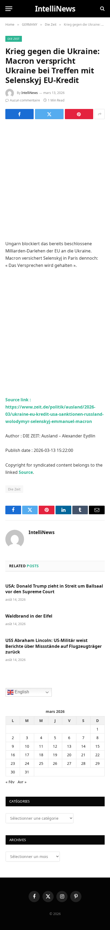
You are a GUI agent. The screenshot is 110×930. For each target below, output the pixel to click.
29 (97, 763)
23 (13, 763)
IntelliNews (29, 92)
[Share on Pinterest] (79, 114)
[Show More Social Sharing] (100, 114)
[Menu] (8, 9)
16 (13, 754)
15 (97, 746)
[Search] (102, 9)
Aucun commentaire (25, 100)
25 (41, 763)
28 (83, 763)
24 (27, 763)
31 (27, 771)
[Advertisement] (55, 183)
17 (27, 754)
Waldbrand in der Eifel (28, 616)
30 (13, 771)
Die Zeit (13, 39)
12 (55, 746)
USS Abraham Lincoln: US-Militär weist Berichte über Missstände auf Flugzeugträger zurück (53, 646)
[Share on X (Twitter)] (49, 114)
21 (83, 754)
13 (69, 746)
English (21, 692)
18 (41, 754)
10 (27, 746)
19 (55, 754)
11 (41, 746)
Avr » (22, 781)
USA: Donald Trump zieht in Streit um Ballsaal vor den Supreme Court (54, 589)
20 (69, 754)
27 (69, 763)
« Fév (10, 781)
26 (55, 763)
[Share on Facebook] (19, 114)
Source (26, 472)
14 (83, 746)
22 (97, 754)
